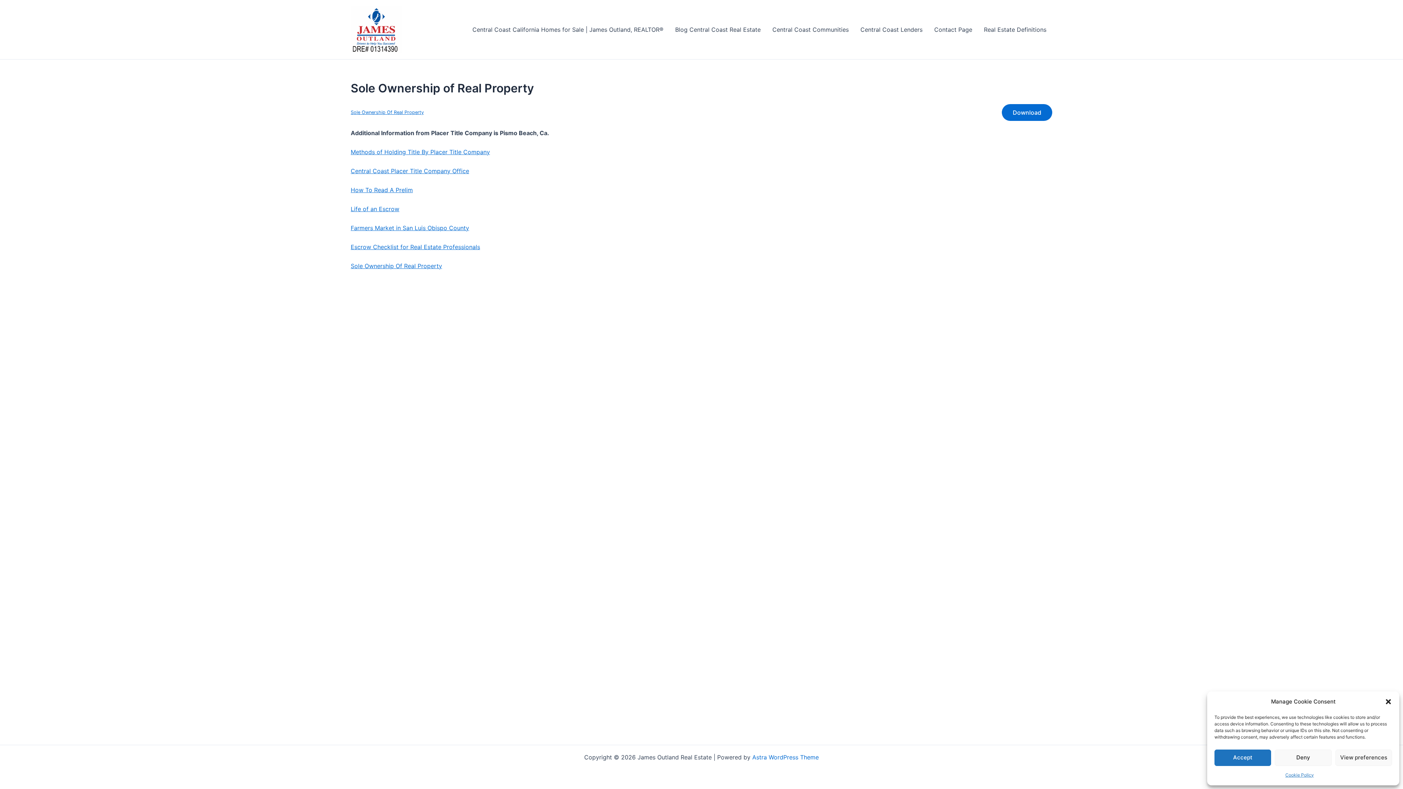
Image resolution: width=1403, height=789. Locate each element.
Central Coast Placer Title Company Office (410, 171)
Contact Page (953, 29)
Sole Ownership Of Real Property (387, 112)
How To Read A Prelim (382, 190)
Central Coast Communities (810, 29)
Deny (1303, 757)
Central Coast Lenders (891, 29)
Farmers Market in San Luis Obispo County (410, 228)
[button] (1388, 701)
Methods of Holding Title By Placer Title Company (420, 152)
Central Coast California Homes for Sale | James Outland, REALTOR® (568, 29)
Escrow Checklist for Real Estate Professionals (415, 247)
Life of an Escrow (375, 209)
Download (1027, 112)
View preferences (1363, 757)
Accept (1242, 757)
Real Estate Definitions (1015, 29)
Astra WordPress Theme (785, 757)
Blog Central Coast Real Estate (718, 29)
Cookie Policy (1299, 775)
